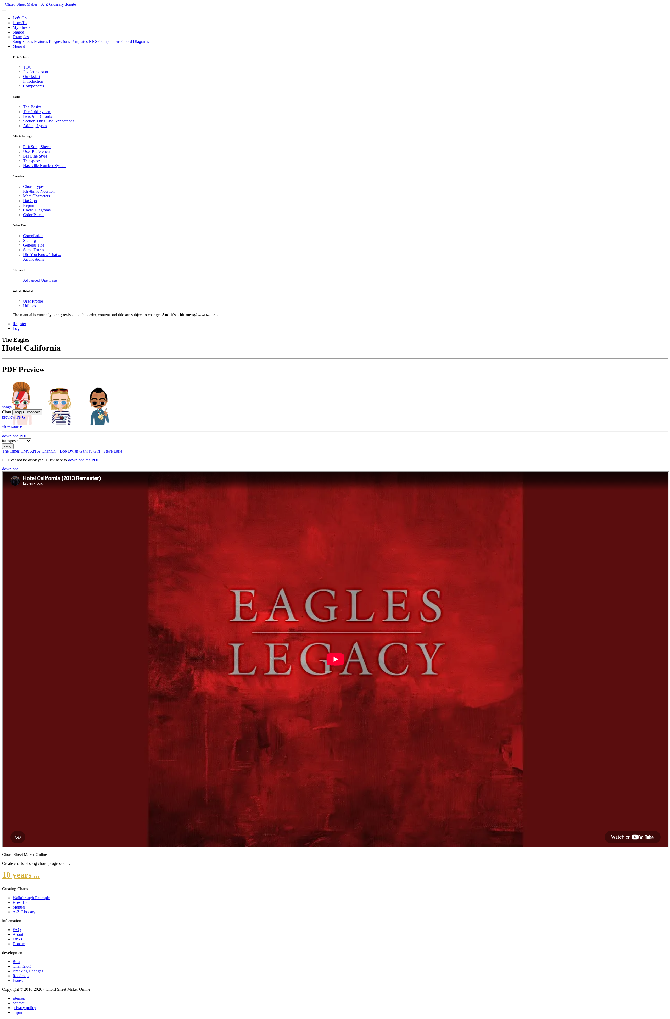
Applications (33, 259)
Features (41, 41)
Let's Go (20, 18)
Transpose (31, 161)
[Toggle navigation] (4, 10)
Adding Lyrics (35, 126)
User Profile (33, 301)
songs (7, 407)
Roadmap (21, 975)
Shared (18, 32)
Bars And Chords (37, 116)
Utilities (29, 306)
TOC (27, 67)
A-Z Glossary (24, 912)
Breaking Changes (28, 971)
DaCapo (30, 200)
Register (19, 323)
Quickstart (31, 76)
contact (18, 1003)
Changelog (22, 966)
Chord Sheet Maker (21, 4)
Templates (79, 41)
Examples (21, 37)
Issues (18, 980)
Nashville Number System (44, 165)
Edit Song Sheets (37, 146)
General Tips (33, 245)
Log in (18, 328)
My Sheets (21, 27)
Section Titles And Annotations (48, 121)
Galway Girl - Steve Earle (100, 451)
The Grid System (37, 111)
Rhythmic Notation (39, 191)
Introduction (33, 81)
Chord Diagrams (135, 41)
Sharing (29, 240)
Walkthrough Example (31, 897)
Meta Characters (36, 196)
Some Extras (33, 250)
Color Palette (33, 215)
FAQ (17, 929)
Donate (19, 944)
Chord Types (33, 186)
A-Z (52, 4)
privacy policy (24, 1007)
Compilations (109, 41)
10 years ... (21, 874)
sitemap (19, 998)
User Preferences (37, 151)
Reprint (29, 205)
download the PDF (83, 460)
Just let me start (35, 72)
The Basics (32, 107)
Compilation (33, 235)
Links (17, 939)
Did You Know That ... (42, 254)
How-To (20, 22)
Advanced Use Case (40, 280)
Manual (19, 46)
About (18, 934)
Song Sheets (23, 41)
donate (70, 4)
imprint (18, 1012)
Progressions (59, 41)
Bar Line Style (35, 156)
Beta (16, 961)
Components (33, 86)
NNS (93, 41)
